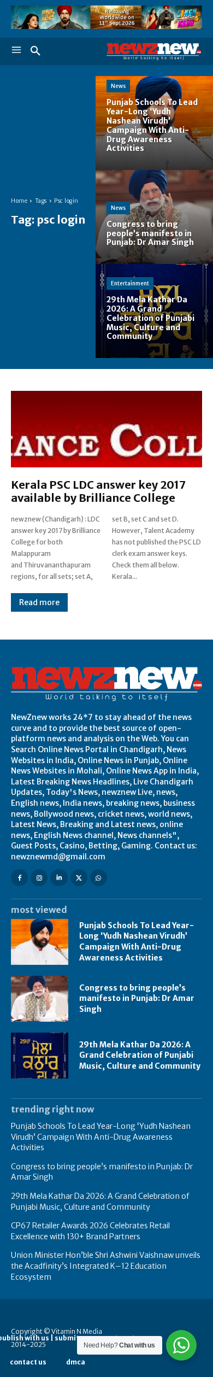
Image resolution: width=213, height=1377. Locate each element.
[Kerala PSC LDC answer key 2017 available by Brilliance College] (106, 429)
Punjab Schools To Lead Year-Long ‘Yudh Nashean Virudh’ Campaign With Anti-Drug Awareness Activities (136, 942)
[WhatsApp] (98, 877)
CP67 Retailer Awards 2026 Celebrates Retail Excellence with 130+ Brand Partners (90, 1231)
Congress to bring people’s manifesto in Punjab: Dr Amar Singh (136, 998)
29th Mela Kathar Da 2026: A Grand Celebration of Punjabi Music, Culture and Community (139, 1055)
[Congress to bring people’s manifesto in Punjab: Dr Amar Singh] (154, 217)
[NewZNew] (154, 51)
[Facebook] (19, 877)
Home (19, 200)
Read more (39, 602)
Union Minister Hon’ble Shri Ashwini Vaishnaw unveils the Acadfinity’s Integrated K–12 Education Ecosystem (105, 1265)
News (118, 86)
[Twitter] (78, 877)
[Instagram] (39, 877)
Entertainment (130, 283)
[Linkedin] (58, 877)
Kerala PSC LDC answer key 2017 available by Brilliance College (98, 491)
